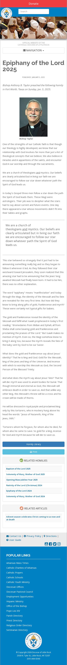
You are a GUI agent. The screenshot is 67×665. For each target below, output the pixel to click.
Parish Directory (14, 615)
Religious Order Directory (19, 625)
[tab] (33, 50)
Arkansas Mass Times (17, 562)
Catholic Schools (14, 577)
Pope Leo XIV (13, 610)
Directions (51, 536)
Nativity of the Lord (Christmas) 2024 (24, 485)
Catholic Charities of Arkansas (21, 567)
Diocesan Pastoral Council (19, 591)
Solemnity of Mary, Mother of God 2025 (25, 474)
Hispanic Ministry (14, 601)
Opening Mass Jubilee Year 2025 (22, 479)
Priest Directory (14, 620)
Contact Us (15, 536)
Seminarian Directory (17, 629)
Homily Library (33, 444)
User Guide (14, 539)
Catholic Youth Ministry (18, 582)
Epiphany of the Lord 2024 (18, 490)
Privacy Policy (33, 536)
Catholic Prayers (14, 572)
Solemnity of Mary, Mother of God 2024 (25, 496)
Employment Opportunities (20, 596)
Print (34, 451)
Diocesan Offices (15, 586)
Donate (33, 3)
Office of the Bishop (16, 606)
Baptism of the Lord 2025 (18, 468)
